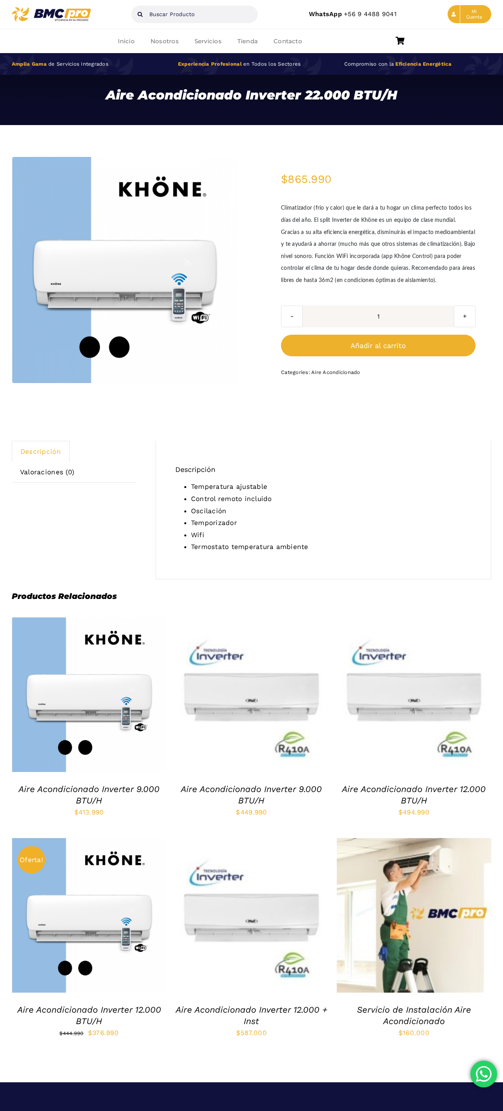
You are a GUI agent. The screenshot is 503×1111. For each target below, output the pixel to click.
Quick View (123, 696)
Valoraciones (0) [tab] (47, 472)
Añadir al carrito (378, 345)
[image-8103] (125, 270)
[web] (52, 10)
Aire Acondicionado (335, 372)
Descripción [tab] (40, 451)
